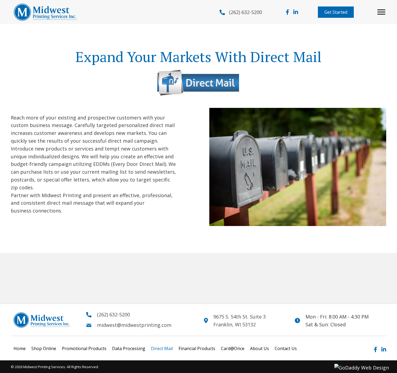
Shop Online (43, 348)
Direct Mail (162, 348)
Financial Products (197, 348)
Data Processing (128, 348)
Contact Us (286, 348)
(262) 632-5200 (245, 12)
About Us (259, 348)
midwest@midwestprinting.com (134, 325)
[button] (336, 12)
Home (20, 348)
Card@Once (232, 348)
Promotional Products (84, 348)
